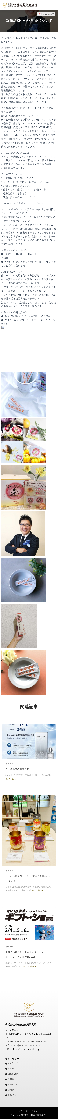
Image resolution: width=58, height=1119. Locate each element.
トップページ (13, 1063)
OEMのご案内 (13, 1074)
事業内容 (11, 1068)
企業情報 (11, 1079)
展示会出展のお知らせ (17, 769)
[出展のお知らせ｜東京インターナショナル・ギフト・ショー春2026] (29, 924)
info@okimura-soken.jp (26, 1045)
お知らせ (9, 763)
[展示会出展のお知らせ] (29, 741)
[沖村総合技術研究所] (20, 5)
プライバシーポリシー (29, 1110)
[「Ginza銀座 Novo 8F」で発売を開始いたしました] (29, 830)
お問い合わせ (13, 1084)
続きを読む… (12, 778)
